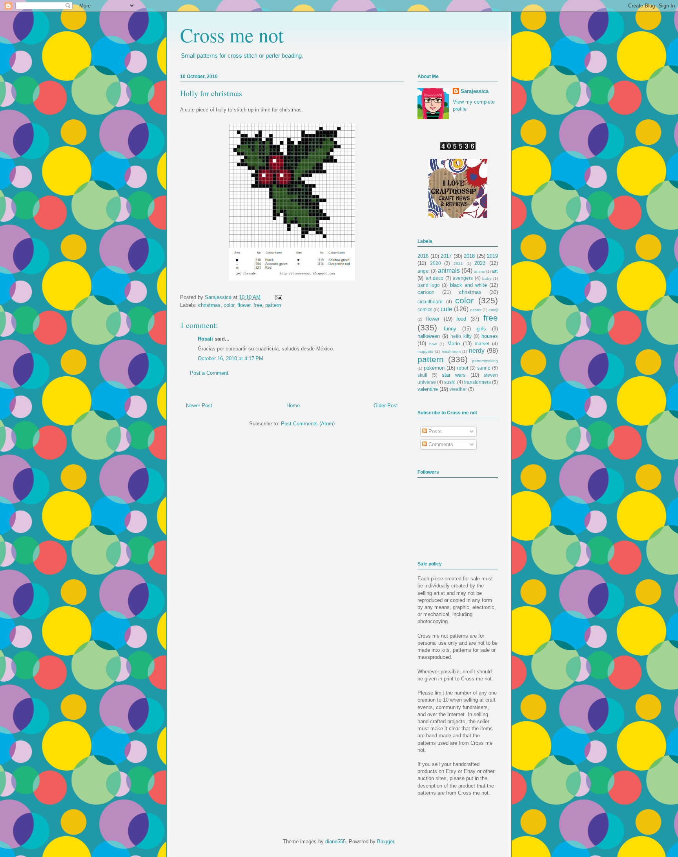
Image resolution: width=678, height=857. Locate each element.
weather (458, 389)
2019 (492, 256)
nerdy (477, 350)
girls (481, 329)
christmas (209, 305)
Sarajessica (219, 297)
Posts (434, 431)
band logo (428, 285)
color (229, 305)
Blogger (385, 841)
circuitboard (430, 301)
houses (489, 336)
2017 (446, 256)
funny (450, 329)
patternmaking (485, 361)
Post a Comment (209, 373)
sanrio (483, 367)
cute (446, 309)
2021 (458, 263)
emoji (493, 310)
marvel (482, 343)
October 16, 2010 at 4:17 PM (230, 358)
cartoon (425, 292)
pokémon (434, 368)
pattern (273, 305)
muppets (425, 351)
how (433, 344)
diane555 (335, 841)
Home (293, 405)
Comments (440, 444)
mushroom (451, 351)
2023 (479, 263)
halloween (428, 336)
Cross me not (232, 35)
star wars (454, 375)
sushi (450, 382)
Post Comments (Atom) (308, 424)
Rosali (205, 339)
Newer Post (199, 405)
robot (462, 367)
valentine (427, 389)
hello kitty (460, 336)
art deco (435, 278)
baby (486, 278)
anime (479, 271)
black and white (468, 285)
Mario (453, 343)
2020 (435, 263)
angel (423, 271)
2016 (422, 256)
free (257, 305)
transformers (477, 382)
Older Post (386, 405)
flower (243, 305)
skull (422, 374)
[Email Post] (277, 297)
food (461, 319)
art (495, 271)
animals (449, 270)
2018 (469, 256)
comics (424, 309)
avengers (463, 278)
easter (475, 310)
